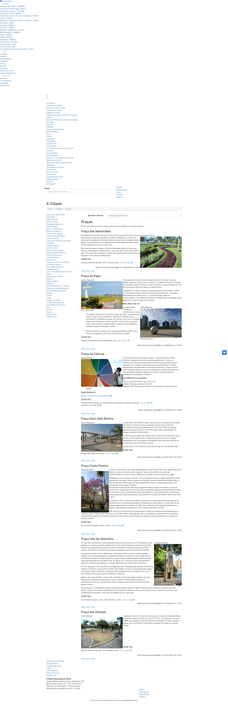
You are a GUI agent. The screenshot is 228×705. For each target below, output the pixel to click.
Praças (68, 209)
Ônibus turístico (52, 281)
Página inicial (7, 1)
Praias (48, 298)
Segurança (50, 139)
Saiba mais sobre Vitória (55, 215)
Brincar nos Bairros (53, 231)
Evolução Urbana (52, 257)
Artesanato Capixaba (54, 224)
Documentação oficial (54, 177)
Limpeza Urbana (52, 269)
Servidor (3, 66)
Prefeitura (4, 61)
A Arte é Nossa (52, 219)
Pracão (49, 293)
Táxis (48, 307)
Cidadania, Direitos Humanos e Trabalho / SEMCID (19, 16)
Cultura (49, 117)
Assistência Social (53, 113)
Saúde (48, 136)
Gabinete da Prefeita (54, 105)
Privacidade (143, 692)
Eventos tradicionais (54, 255)
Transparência (5, 81)
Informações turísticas (54, 267)
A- (47, 97)
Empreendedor (6, 59)
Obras (48, 134)
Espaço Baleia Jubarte (55, 250)
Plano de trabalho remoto (56, 291)
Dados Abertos (52, 155)
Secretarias (50, 103)
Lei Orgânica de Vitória (55, 167)
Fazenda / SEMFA (7, 28)
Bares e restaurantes (54, 229)
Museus (49, 279)
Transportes (51, 141)
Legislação (4, 83)
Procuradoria (51, 146)
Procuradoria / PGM (7, 47)
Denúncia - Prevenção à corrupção (59, 158)
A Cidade (3, 54)
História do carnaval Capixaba (58, 262)
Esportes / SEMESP (7, 25)
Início (50, 209)
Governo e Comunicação (55, 108)
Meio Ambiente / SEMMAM (10, 32)
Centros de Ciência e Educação (58, 241)
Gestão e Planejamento (55, 129)
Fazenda (49, 127)
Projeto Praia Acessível (55, 302)
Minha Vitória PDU (7, 71)
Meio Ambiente (52, 132)
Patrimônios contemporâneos (57, 288)
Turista (2, 64)
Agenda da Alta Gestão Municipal (59, 162)
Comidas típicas (52, 245)
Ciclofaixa (50, 243)
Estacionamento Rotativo (56, 253)
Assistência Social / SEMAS (10, 13)
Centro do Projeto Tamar (55, 236)
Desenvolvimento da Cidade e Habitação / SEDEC (19, 20)
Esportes (49, 124)
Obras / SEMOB (6, 35)
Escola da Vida (52, 248)
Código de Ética (52, 179)
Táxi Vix (49, 310)
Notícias (49, 181)
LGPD (141, 689)
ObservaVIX (4, 85)
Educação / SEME (7, 23)
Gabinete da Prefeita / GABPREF (12, 6)
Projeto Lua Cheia (53, 300)
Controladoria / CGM (8, 44)
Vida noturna (51, 314)
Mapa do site (144, 694)
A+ (47, 95)
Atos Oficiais (51, 174)
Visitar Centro (51, 317)
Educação (50, 122)
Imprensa (3, 68)
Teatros (49, 312)
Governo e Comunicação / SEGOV (13, 9)
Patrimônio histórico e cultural (57, 286)
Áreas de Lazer (52, 222)
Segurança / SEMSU (8, 39)
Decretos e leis (52, 172)
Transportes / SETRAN (8, 42)
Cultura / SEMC (6, 18)
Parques (49, 283)
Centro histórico (52, 238)
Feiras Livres (51, 260)
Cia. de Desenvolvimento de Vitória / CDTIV (17, 49)
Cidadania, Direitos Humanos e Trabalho (61, 115)
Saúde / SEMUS (6, 37)
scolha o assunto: (96, 215)
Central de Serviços (54, 110)
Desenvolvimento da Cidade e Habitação (62, 120)
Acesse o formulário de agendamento (95, 396)
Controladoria (51, 143)
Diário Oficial (51, 170)
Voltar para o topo (88, 271)
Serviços (3, 78)
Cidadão (3, 56)
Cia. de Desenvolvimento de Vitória (59, 148)
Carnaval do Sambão (54, 234)
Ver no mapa (128, 600)
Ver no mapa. (126, 263)
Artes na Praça (52, 226)
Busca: (47, 188)
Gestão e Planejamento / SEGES (12, 30)
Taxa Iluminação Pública (55, 305)
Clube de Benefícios (7, 73)
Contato (142, 697)
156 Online (50, 217)
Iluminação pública (53, 264)
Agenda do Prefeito (53, 160)
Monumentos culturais (54, 276)
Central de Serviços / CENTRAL (12, 11)
